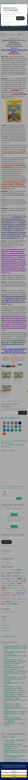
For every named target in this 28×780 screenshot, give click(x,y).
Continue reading (7, 22)
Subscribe (20, 18)
